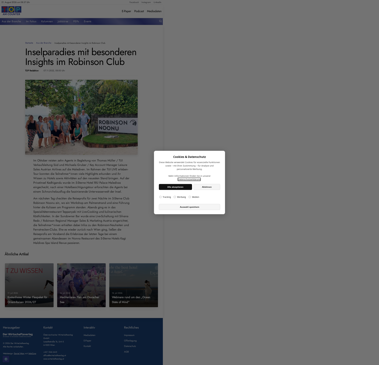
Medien (195, 197)
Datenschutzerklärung (189, 179)
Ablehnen (207, 187)
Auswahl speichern (189, 207)
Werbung (181, 197)
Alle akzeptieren (175, 187)
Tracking (167, 197)
